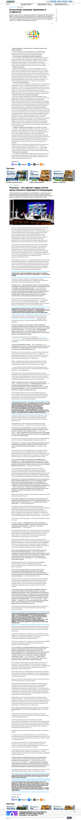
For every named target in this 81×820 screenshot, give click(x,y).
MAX (59, 1)
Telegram (65, 1)
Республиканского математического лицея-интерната (24, 319)
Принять (69, 817)
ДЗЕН (70, 1)
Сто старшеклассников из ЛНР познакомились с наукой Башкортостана (26, 4)
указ (47, 383)
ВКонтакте (53, 1)
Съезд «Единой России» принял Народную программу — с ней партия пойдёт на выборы (45, 4)
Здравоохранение (12, 7)
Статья (8, 4)
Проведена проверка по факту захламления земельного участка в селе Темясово (62, 4)
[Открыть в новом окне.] (14, 164)
